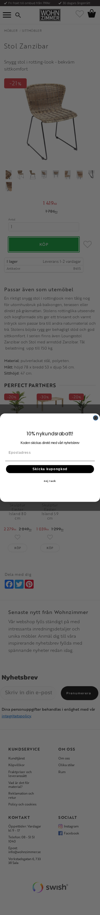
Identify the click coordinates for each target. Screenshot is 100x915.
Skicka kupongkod (50, 468)
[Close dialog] (95, 417)
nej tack (50, 481)
